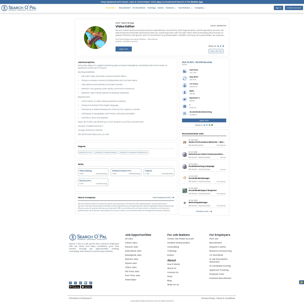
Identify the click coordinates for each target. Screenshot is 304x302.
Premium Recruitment (220, 278)
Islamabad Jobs (133, 251)
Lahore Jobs (131, 242)
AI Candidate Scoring (220, 266)
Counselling (173, 247)
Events (170, 255)
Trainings (172, 251)
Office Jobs (131, 267)
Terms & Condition (225, 298)
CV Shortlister (216, 255)
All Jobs (129, 238)
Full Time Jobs (132, 271)
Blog (169, 280)
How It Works (173, 264)
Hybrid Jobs (131, 263)
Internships (130, 279)
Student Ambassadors (178, 242)
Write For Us (173, 284)
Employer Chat (216, 274)
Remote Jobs (131, 259)
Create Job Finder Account (180, 238)
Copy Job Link (216, 51)
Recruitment (215, 242)
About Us (171, 268)
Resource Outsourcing (220, 251)
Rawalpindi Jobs (133, 255)
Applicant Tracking (219, 270)
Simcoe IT (87, 298)
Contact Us (172, 272)
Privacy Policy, (208, 298)
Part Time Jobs (132, 275)
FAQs (169, 276)
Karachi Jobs (131, 247)
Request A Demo (217, 247)
